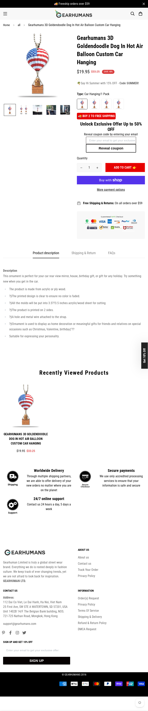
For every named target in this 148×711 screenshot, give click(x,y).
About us (83, 557)
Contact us (84, 563)
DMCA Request (87, 629)
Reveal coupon (111, 148)
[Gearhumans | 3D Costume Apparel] (74, 14)
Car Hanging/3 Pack (106, 104)
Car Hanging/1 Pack (82, 104)
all (19, 25)
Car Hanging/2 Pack (94, 104)
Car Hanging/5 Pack (118, 104)
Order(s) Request (88, 598)
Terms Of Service (88, 610)
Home (6, 25)
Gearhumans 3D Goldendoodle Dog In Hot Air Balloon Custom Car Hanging (26, 438)
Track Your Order (88, 570)
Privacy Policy (86, 576)
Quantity (82, 158)
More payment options (111, 189)
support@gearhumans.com (19, 624)
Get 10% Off (144, 355)
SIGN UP (36, 661)
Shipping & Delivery (90, 617)
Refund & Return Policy (92, 623)
